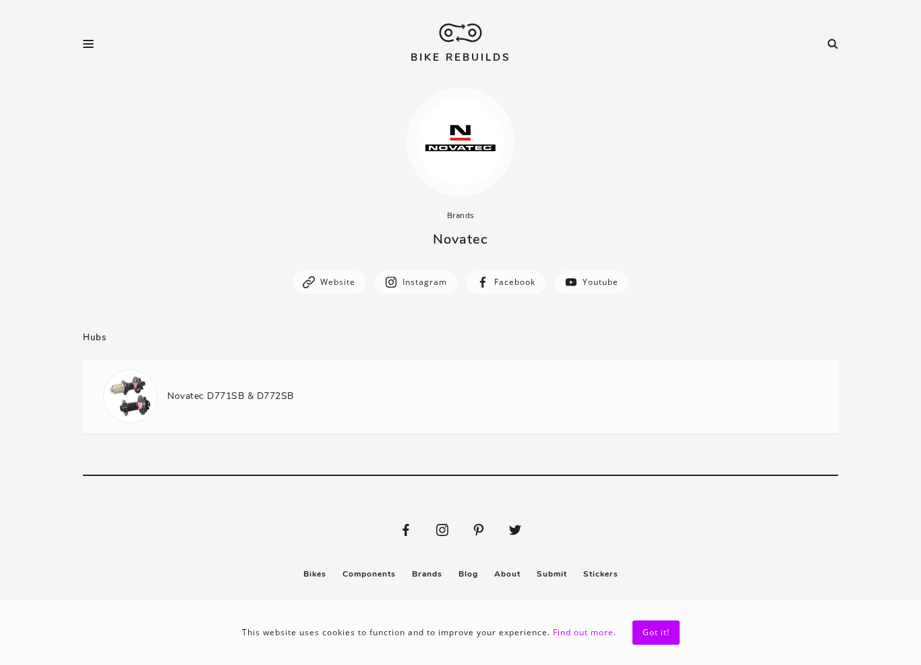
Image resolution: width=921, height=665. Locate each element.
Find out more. (584, 632)
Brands (461, 215)
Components (369, 573)
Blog (468, 573)
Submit (552, 573)
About (507, 573)
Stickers (600, 573)
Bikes (314, 573)
